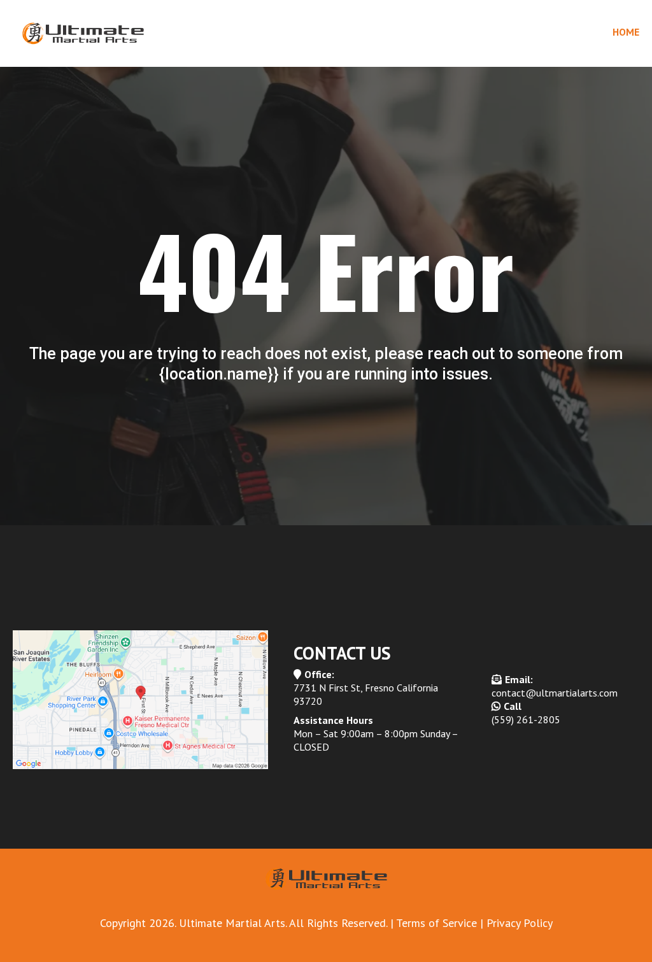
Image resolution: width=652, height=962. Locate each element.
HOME (626, 31)
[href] (140, 700)
